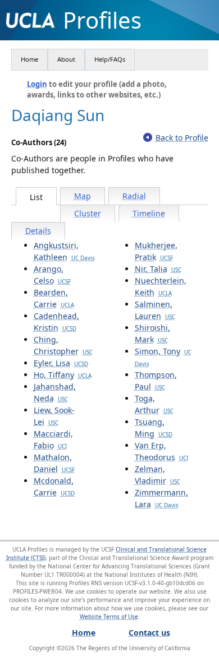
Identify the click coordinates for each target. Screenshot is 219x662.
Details (38, 230)
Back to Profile (182, 137)
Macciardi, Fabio (53, 439)
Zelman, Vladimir (157, 475)
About (66, 59)
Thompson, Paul (156, 380)
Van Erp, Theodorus (161, 451)
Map (82, 196)
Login (37, 84)
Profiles (102, 20)
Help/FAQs (109, 59)
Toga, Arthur (154, 404)
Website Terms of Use (109, 617)
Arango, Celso (52, 274)
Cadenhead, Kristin (56, 322)
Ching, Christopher (63, 345)
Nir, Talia (158, 268)
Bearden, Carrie (54, 298)
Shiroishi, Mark (152, 333)
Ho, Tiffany (63, 374)
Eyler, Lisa (61, 363)
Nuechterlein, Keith (160, 286)
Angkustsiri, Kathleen (64, 251)
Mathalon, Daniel (54, 463)
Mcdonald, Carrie (54, 486)
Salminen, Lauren (155, 310)
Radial (134, 196)
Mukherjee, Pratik (156, 251)
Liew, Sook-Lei (54, 416)
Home (29, 59)
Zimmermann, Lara (161, 498)
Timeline (149, 213)
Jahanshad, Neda (55, 392)
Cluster (87, 213)
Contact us (149, 632)
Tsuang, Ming (153, 427)
